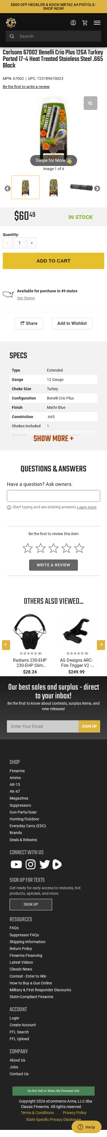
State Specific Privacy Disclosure (53, 1119)
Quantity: (11, 234)
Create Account (23, 1025)
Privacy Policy (74, 1112)
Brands (16, 832)
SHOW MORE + (53, 439)
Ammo (15, 778)
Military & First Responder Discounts (40, 990)
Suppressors (20, 805)
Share (31, 323)
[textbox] (53, 496)
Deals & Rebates (23, 840)
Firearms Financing (26, 955)
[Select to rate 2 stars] (40, 548)
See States (26, 298)
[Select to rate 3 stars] (53, 548)
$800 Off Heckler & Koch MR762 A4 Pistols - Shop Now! (54, 6)
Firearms (17, 771)
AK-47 (15, 791)
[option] (53, 128)
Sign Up (89, 726)
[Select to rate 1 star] (27, 548)
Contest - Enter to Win (28, 976)
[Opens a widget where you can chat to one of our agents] (86, 1127)
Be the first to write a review (26, 86)
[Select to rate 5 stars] (79, 548)
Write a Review (54, 565)
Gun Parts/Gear (23, 812)
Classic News (21, 969)
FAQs (14, 928)
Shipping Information (28, 942)
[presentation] (6, 645)
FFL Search (19, 1032)
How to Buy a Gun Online (31, 983)
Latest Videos (21, 962)
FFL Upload (19, 1039)
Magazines (19, 798)
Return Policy (21, 948)
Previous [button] (11, 189)
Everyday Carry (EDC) (28, 826)
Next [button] (101, 189)
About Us (17, 1060)
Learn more (87, 507)
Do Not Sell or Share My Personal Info (53, 1091)
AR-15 (15, 784)
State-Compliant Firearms (31, 997)
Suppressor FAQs (24, 935)
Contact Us (19, 1074)
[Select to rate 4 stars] (66, 548)
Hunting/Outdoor (24, 819)
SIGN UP (31, 904)
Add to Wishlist (72, 323)
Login (14, 1018)
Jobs (14, 1067)
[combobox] (53, 36)
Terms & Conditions (37, 1112)
